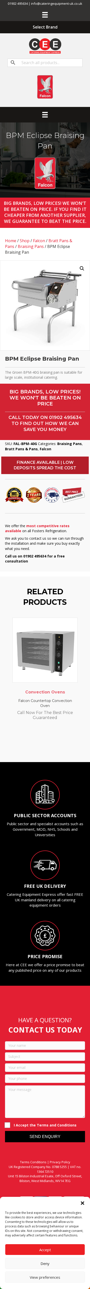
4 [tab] (42, 748)
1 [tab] (27, 748)
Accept (45, 1249)
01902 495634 (65, 417)
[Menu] (45, 15)
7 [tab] (57, 748)
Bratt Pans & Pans (21, 449)
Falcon (39, 240)
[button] (82, 1203)
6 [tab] (52, 748)
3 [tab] (37, 748)
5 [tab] (47, 748)
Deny (45, 1263)
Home (10, 240)
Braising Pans (31, 246)
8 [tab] (62, 748)
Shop (25, 240)
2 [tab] (32, 748)
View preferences (45, 1277)
